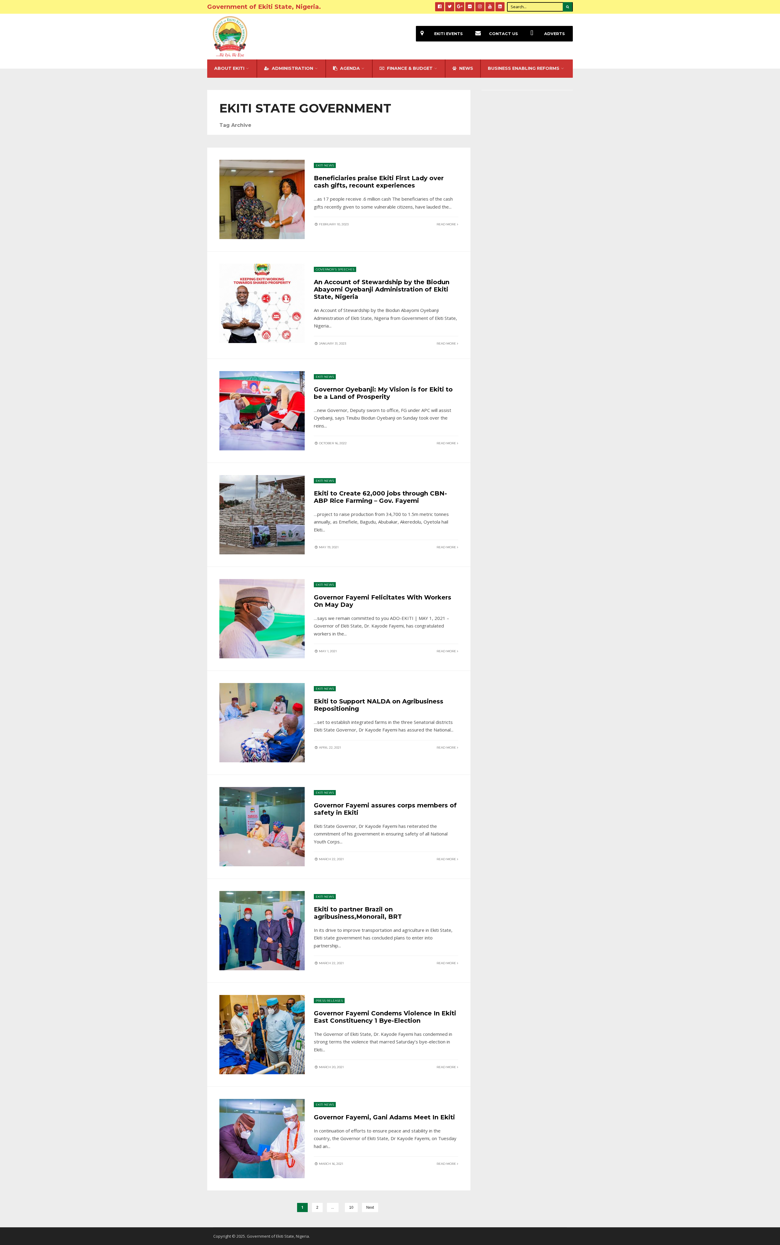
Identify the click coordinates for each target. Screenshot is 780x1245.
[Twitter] (449, 6)
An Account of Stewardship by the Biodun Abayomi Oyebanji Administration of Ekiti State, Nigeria (381, 289)
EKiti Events (448, 33)
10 (351, 1207)
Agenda (349, 68)
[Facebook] (439, 6)
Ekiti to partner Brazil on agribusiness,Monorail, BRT (358, 913)
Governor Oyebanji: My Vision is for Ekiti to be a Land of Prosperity (383, 393)
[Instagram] (479, 6)
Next (370, 1207)
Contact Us (503, 33)
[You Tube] (490, 6)
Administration (292, 68)
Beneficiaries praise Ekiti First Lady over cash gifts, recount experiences (379, 181)
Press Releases (329, 1001)
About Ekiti (229, 68)
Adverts (554, 33)
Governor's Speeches (335, 269)
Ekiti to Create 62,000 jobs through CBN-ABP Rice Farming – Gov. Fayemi (380, 497)
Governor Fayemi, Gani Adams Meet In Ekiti (384, 1117)
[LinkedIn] (500, 6)
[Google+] (459, 6)
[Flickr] (469, 6)
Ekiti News (325, 165)
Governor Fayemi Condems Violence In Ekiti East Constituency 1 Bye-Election (385, 1017)
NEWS (465, 68)
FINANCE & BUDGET (409, 68)
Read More (447, 224)
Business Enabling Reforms (523, 68)
